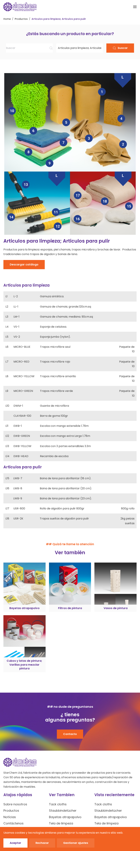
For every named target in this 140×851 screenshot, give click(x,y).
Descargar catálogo (24, 264)
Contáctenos (13, 823)
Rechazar (42, 843)
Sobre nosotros (15, 804)
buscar (123, 48)
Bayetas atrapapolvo (65, 817)
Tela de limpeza (61, 823)
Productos (11, 810)
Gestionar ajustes (75, 843)
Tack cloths (58, 804)
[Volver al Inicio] (20, 7)
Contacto (70, 734)
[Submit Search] (51, 48)
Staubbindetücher (62, 810)
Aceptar (15, 843)
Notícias (9, 817)
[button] (135, 7)
